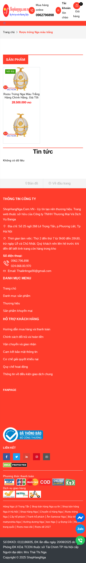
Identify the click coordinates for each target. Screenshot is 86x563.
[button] (21, 183)
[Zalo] (80, 528)
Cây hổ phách (17, 516)
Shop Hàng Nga (29, 511)
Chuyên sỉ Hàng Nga (51, 511)
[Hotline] (80, 540)
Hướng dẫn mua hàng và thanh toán (26, 329)
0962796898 (45, 15)
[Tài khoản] (58, 10)
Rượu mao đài (25, 527)
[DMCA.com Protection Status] (43, 464)
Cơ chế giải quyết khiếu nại (20, 359)
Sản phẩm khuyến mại (17, 310)
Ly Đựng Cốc (65, 522)
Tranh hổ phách (35, 516)
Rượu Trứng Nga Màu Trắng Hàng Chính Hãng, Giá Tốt (21, 95)
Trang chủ (9, 32)
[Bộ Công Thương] (23, 434)
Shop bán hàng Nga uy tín (46, 506)
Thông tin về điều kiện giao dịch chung (28, 374)
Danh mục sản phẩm (16, 295)
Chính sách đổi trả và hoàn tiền (23, 336)
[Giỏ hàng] (76, 5)
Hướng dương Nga (33, 522)
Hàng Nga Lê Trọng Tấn (16, 506)
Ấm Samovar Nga (56, 516)
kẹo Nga (50, 522)
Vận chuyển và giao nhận (19, 344)
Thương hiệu (11, 303)
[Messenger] (80, 517)
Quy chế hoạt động (15, 366)
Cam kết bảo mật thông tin (20, 351)
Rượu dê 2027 (43, 527)
